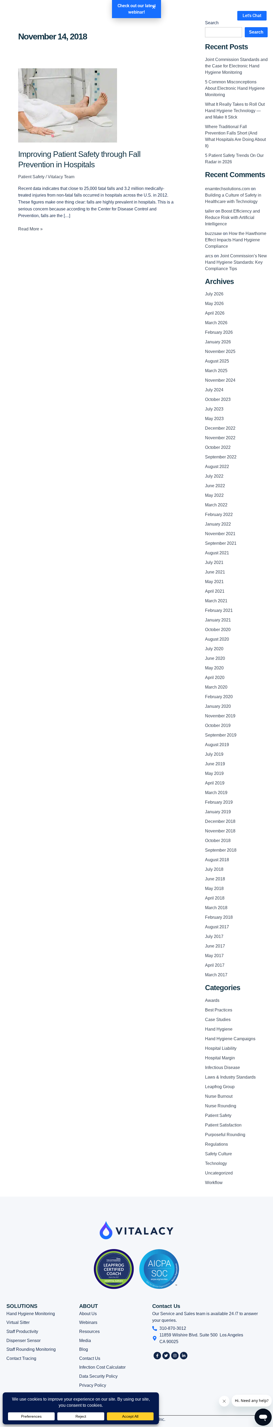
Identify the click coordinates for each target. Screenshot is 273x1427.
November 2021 (220, 533)
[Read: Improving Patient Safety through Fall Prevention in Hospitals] (67, 105)
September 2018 (220, 850)
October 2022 (218, 447)
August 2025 (217, 361)
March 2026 (216, 322)
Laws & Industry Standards (230, 1077)
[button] (154, 7)
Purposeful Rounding (225, 1134)
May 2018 (214, 888)
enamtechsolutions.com (227, 188)
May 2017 (214, 955)
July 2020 (214, 649)
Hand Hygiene (218, 1029)
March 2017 (216, 975)
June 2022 (215, 485)
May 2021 (214, 581)
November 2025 (220, 351)
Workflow (214, 1182)
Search (256, 32)
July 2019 (214, 754)
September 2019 (220, 735)
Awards (212, 1000)
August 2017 (217, 927)
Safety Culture (218, 1154)
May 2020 (214, 668)
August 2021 (217, 553)
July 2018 (214, 869)
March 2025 (216, 370)
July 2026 (214, 294)
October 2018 (218, 840)
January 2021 (218, 620)
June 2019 (215, 764)
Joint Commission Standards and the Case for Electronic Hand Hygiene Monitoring (236, 66)
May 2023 (214, 418)
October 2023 (218, 399)
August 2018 (217, 859)
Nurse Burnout (218, 1096)
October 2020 (218, 629)
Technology (216, 1163)
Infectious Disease (222, 1067)
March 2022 (216, 505)
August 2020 (217, 639)
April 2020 (214, 677)
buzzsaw (213, 233)
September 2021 (220, 543)
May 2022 (214, 495)
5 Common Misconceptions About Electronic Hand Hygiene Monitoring (235, 88)
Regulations (216, 1144)
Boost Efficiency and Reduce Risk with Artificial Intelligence (232, 217)
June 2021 (215, 572)
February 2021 (219, 610)
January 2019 (218, 812)
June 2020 (215, 658)
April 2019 (214, 783)
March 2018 (216, 907)
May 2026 (214, 303)
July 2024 (214, 390)
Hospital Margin (220, 1058)
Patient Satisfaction (223, 1125)
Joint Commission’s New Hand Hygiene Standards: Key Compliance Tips (236, 262)
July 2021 (214, 562)
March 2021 (216, 601)
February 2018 (219, 917)
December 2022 (220, 428)
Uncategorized (219, 1173)
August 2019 (217, 744)
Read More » (30, 228)
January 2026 (218, 342)
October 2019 (218, 725)
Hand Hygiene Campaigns (230, 1038)
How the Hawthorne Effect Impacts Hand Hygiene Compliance (235, 240)
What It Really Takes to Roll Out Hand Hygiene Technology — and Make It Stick (235, 110)
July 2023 (214, 409)
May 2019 (214, 773)
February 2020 (219, 696)
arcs (209, 256)
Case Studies (218, 1019)
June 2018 (215, 879)
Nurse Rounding (220, 1106)
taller (209, 211)
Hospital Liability (220, 1048)
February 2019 (219, 802)
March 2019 (216, 792)
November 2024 (220, 380)
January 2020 (218, 706)
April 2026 (214, 313)
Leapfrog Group (220, 1086)
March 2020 (216, 687)
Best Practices (218, 1010)
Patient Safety (31, 176)
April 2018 (214, 898)
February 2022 (219, 514)
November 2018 (220, 831)
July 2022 (214, 476)
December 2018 (220, 821)
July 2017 (214, 936)
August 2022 (217, 466)
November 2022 (220, 438)
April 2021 (214, 591)
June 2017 (215, 946)
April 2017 (214, 965)
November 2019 (220, 716)
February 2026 (219, 332)
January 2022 (218, 524)
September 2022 (220, 457)
